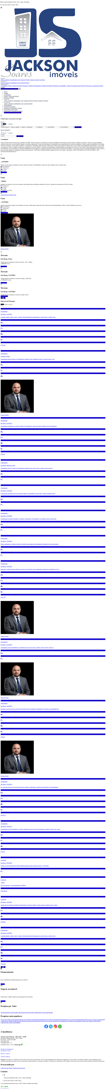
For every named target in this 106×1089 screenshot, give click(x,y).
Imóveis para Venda (6, 1068)
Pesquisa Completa (28, 85)
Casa (18, 80)
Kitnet (27, 83)
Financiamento (37, 85)
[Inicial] (41, 77)
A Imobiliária (4, 85)
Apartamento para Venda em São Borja (49, 1019)
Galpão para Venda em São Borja (90, 1021)
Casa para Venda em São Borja (10, 1019)
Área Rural (42, 80)
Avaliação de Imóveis (47, 85)
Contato (3, 87)
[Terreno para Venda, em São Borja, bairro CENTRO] (1, 268)
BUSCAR (78, 127)
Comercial (23, 80)
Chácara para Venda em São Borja (30, 1021)
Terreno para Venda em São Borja (28, 1019)
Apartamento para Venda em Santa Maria (70, 1021)
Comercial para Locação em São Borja (93, 1019)
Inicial (5, 92)
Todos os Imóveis (5, 80)
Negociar (3, 1001)
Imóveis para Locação (19, 1068)
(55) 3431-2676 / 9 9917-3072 (13, 112)
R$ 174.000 (4, 266)
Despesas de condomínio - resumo (62, 85)
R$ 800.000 (4, 172)
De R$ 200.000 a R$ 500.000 (17, 1012)
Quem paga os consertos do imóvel (94, 85)
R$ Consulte (4, 191)
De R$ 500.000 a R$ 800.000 (33, 1012)
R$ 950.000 (4, 282)
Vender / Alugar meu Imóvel (15, 85)
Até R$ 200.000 (5, 1012)
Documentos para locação (78, 85)
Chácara (32, 80)
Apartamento (13, 80)
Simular (3, 984)
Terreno (28, 80)
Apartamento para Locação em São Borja (71, 1019)
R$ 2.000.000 (4, 296)
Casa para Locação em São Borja (49, 1021)
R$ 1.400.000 (4, 212)
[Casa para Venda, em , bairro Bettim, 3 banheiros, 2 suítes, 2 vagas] (1, 174)
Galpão (37, 80)
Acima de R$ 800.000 (47, 1012)
